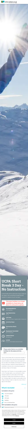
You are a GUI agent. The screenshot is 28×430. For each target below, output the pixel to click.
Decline (14, 423)
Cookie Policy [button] (14, 414)
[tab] (14, 387)
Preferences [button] (17, 415)
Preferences (14, 426)
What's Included (14, 388)
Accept (14, 419)
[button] (4, 2)
